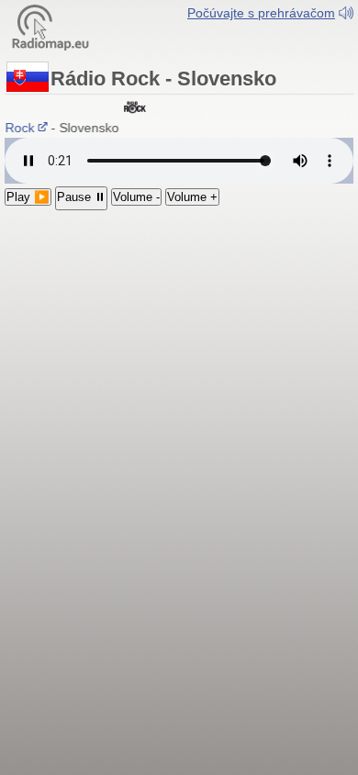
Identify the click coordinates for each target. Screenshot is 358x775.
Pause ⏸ (81, 197)
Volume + (192, 197)
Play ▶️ (28, 197)
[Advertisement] (179, 319)
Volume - (136, 197)
